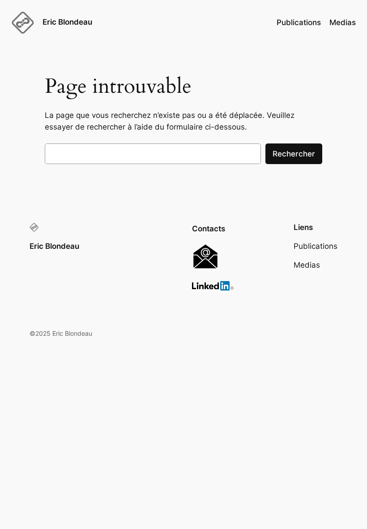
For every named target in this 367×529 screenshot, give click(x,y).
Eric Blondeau (67, 21)
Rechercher (294, 153)
